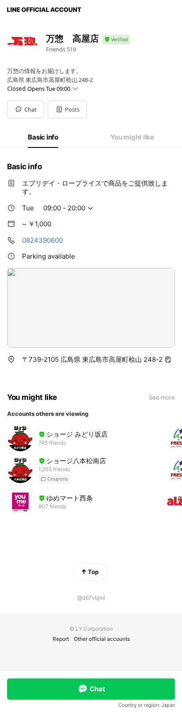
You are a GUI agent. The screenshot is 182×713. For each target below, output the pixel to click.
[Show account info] (116, 40)
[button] (67, 109)
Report (61, 639)
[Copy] (168, 359)
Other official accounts (102, 639)
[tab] (43, 137)
